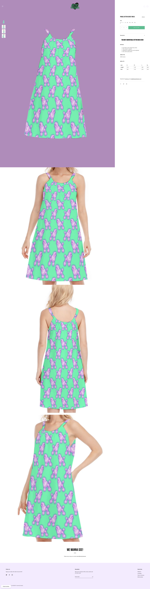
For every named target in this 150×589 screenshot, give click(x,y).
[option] (4, 22)
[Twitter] (6, 574)
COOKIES (139, 573)
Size (121, 20)
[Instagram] (12, 574)
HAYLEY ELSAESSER (12, 585)
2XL (127, 22)
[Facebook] (9, 574)
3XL (130, 22)
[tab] (132, 59)
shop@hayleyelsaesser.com (135, 78)
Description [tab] (122, 35)
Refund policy (140, 577)
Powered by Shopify (19, 585)
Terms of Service (141, 575)
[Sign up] (92, 576)
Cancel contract (6, 586)
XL (125, 22)
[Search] (144, 6)
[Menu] (2, 6)
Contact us (127, 78)
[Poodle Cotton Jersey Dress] (4, 21)
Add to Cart (137, 27)
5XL (135, 22)
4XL (132, 22)
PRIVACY (139, 571)
